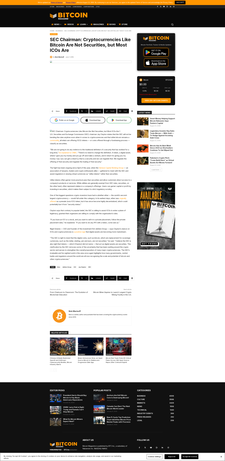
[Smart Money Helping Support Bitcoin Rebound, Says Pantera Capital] (142, 121)
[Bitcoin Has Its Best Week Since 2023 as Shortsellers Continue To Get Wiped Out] (142, 148)
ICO (75, 267)
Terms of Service (56, 2)
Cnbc (58, 267)
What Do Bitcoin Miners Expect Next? (73, 420)
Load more (155, 170)
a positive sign (79, 232)
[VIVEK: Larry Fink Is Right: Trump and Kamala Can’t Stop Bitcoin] (55, 410)
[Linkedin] (170, 6)
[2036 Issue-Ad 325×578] (156, 216)
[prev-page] (51, 370)
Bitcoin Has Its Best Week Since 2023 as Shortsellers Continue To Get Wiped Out (161, 148)
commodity (54, 140)
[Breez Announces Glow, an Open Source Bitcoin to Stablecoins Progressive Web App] (91, 346)
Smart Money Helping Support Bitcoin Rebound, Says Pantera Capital (162, 121)
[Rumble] (167, 6)
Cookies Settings (154, 456)
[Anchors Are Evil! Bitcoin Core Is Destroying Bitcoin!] (99, 398)
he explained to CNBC (67, 153)
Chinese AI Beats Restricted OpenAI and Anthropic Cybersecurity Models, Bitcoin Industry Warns (61, 361)
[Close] (221, 456)
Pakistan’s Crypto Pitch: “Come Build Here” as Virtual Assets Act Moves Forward (162, 160)
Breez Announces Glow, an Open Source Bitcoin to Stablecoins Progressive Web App (90, 360)
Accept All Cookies (190, 456)
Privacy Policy (71, 2)
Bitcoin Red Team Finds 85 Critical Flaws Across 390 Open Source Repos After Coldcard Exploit (118, 360)
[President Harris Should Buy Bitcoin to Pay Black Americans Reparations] (55, 398)
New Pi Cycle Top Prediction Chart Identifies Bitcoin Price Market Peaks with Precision (119, 419)
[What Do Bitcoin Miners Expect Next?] (55, 422)
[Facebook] (157, 6)
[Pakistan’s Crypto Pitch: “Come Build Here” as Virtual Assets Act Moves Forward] (142, 161)
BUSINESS (59, 31)
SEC (89, 267)
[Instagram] (173, 6)
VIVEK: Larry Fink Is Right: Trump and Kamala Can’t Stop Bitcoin (73, 409)
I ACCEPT (180, 2)
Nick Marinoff (59, 57)
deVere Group (67, 267)
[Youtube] (164, 6)
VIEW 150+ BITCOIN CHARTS (156, 100)
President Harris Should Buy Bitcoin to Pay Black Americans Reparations (74, 397)
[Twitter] (160, 6)
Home (52, 31)
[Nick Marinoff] (51, 57)
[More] (132, 111)
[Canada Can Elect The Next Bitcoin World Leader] (99, 409)
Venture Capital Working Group (111, 168)
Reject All (171, 456)
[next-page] (55, 370)
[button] (172, 24)
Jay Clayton (82, 267)
